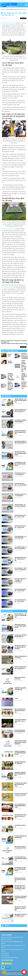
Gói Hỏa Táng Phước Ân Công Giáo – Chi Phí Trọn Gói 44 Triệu (20, 559)
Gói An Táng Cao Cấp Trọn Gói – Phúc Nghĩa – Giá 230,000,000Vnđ (11, 376)
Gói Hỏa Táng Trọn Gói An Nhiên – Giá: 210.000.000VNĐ (20, 484)
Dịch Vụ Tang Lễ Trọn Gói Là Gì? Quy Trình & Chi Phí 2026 (20, 847)
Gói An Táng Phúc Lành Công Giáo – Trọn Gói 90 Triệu (20, 600)
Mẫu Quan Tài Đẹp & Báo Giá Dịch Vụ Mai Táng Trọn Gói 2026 (20, 710)
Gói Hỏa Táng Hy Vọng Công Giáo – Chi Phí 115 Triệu (20, 516)
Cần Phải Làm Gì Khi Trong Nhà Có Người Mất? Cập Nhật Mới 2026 (21, 898)
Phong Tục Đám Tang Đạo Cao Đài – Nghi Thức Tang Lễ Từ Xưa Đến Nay (20, 647)
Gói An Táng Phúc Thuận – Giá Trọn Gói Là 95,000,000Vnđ (20, 547)
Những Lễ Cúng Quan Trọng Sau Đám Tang (20, 678)
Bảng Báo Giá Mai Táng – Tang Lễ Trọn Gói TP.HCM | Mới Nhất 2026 (20, 400)
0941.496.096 (5, 953)
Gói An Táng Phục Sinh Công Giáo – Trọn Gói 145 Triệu (24, 385)
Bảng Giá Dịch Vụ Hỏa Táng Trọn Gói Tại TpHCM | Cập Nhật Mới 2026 (20, 453)
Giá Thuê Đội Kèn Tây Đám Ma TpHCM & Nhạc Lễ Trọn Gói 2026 (20, 721)
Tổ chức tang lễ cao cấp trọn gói (20, 826)
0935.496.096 (5, 955)
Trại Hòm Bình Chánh (10, 361)
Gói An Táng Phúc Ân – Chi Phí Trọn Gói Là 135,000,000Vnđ (24, 356)
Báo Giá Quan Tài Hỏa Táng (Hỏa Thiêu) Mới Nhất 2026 (20, 730)
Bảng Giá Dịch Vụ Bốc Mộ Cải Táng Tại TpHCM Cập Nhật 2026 (21, 442)
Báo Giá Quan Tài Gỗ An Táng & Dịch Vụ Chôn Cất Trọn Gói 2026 (20, 816)
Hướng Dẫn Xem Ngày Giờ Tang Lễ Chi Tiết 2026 (21, 657)
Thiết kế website (9, 974)
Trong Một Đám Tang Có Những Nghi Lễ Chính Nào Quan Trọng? (21, 784)
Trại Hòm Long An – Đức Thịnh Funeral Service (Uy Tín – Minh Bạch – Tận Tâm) (23, 366)
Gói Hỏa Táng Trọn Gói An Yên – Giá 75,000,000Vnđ (20, 494)
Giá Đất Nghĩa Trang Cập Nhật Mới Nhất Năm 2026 (20, 688)
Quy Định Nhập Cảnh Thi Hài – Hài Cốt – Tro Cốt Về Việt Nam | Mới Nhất (10, 385)
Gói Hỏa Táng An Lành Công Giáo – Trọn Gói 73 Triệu (20, 526)
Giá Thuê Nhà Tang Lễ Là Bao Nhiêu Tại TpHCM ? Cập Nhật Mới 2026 (20, 464)
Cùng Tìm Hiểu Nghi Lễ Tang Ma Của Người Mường (24, 376)
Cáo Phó (16, 698)
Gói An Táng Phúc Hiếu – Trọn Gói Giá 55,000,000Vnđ (20, 537)
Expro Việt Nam (19, 974)
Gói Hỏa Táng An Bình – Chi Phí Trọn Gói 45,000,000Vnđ (20, 505)
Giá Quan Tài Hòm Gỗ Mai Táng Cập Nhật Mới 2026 (20, 836)
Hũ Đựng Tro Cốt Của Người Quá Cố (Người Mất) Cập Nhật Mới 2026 (20, 753)
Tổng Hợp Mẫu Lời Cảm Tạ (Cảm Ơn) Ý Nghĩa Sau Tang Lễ (21, 915)
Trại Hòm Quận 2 (9, 354)
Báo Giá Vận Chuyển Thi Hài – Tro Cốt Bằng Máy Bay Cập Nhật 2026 (21, 858)
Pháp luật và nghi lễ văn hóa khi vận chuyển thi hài (14, 343)
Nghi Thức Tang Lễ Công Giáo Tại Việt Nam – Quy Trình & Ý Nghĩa (20, 908)
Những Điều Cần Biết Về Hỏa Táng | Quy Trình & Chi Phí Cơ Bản (20, 879)
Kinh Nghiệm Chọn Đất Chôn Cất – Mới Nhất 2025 (20, 762)
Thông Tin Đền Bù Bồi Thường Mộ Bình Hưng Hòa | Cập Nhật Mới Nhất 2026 (20, 742)
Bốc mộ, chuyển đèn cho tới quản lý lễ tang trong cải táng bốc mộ (14, 341)
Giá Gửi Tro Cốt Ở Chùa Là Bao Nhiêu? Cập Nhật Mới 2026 (20, 410)
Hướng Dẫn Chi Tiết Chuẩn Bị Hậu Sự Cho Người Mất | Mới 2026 (20, 432)
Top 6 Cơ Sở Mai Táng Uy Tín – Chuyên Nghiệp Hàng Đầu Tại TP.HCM (20, 805)
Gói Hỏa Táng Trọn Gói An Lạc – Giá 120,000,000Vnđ (20, 473)
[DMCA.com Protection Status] (14, 963)
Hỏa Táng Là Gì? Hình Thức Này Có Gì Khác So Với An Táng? (21, 794)
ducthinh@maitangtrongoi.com (10, 957)
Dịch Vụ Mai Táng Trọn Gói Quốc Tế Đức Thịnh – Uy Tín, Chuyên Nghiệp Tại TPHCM (20, 887)
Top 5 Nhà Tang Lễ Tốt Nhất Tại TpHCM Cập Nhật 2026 (20, 420)
